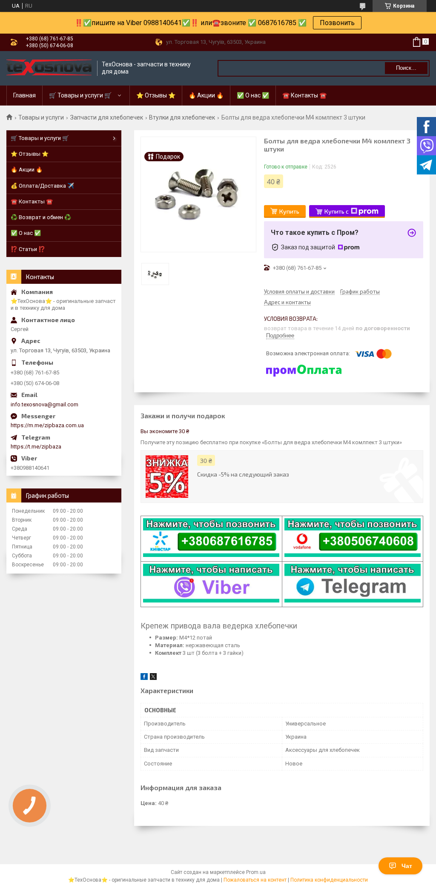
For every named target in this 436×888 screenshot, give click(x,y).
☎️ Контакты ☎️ (304, 95)
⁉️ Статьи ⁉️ (28, 249)
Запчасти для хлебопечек (106, 117)
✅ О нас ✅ (253, 95)
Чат (407, 865)
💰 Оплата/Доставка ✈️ (42, 186)
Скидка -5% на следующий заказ (243, 474)
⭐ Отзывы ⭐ (155, 95)
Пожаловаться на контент (255, 880)
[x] (153, 678)
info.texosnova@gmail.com (44, 404)
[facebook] (144, 678)
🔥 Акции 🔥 (206, 95)
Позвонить (337, 23)
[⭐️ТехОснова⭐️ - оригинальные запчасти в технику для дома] (49, 68)
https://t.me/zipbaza (36, 446)
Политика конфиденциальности (329, 880)
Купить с (336, 211)
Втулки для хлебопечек (182, 117)
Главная (24, 95)
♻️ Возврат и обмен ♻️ (41, 217)
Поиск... (406, 68)
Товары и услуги (41, 117)
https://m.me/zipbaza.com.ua (47, 425)
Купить (289, 211)
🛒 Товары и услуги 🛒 (80, 95)
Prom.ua (256, 872)
